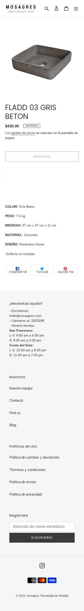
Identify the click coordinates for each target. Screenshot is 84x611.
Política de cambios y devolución (34, 457)
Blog (12, 425)
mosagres (33, 595)
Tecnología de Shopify (54, 595)
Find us (15, 413)
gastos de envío (23, 133)
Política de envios (22, 482)
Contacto (16, 400)
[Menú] (76, 8)
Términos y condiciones (27, 470)
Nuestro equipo (20, 388)
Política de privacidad (25, 494)
